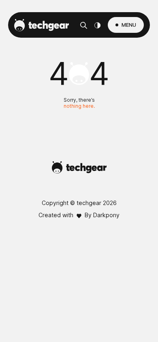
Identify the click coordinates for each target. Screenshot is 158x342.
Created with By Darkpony (79, 215)
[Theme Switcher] (97, 25)
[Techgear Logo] (41, 25)
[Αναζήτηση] (83, 25)
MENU (129, 24)
